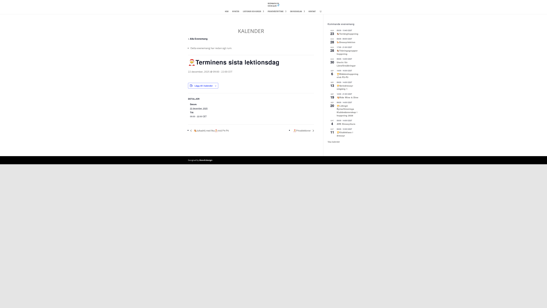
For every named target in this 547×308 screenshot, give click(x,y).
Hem (226, 11)
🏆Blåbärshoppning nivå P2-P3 (347, 76)
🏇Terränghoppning (347, 33)
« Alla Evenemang (198, 38)
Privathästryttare (275, 11)
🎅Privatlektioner (302, 130)
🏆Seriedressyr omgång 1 (345, 87)
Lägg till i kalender (204, 85)
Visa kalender (334, 141)
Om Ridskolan (296, 11)
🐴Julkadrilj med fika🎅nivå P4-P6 (211, 130)
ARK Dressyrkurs (346, 123)
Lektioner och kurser (252, 11)
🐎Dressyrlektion (346, 42)
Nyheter (235, 11)
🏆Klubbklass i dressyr (345, 134)
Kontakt (312, 11)
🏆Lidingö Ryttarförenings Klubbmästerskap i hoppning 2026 (347, 110)
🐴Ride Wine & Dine (347, 97)
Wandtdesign (205, 160)
